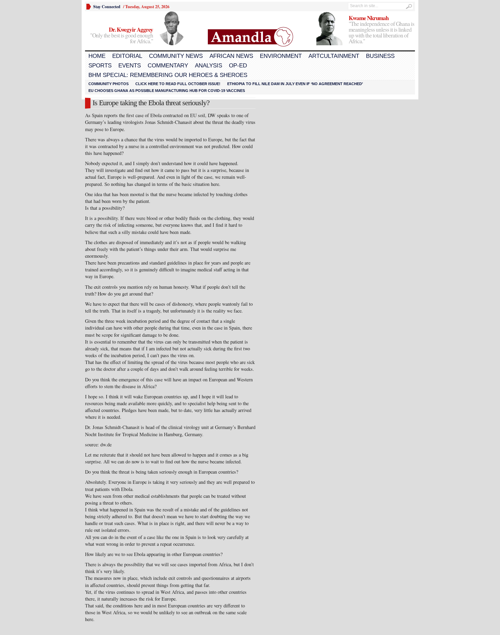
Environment (281, 56)
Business (380, 56)
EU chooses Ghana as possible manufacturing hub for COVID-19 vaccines (166, 91)
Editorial (127, 56)
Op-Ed (238, 65)
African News (231, 56)
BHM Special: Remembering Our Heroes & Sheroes (167, 75)
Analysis (208, 65)
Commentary (168, 65)
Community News (176, 56)
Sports (100, 65)
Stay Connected (106, 7)
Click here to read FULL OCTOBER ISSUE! (177, 84)
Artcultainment (334, 56)
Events (129, 65)
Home (96, 56)
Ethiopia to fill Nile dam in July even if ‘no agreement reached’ (295, 84)
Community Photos (108, 84)
